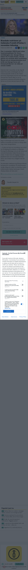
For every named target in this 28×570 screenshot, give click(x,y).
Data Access (14, 316)
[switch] (22, 285)
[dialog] (14, 285)
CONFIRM (8, 311)
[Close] (24, 253)
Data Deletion (5, 316)
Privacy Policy (22, 316)
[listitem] (14, 281)
